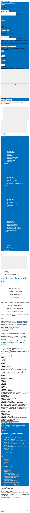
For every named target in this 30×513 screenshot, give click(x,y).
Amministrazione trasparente (11, 482)
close (2, 134)
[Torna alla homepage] (15, 104)
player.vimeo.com (5, 356)
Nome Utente (20, 13)
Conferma (9, 100)
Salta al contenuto (5, 1)
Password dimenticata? (7, 17)
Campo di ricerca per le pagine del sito (11, 253)
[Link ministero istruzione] (8, 3)
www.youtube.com (6, 378)
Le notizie (6, 272)
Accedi (3, 4)
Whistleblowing (8, 479)
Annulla (3, 100)
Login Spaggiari (15, 45)
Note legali (7, 471)
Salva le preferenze (13, 422)
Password (19, 14)
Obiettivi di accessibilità (10, 477)
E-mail (18, 38)
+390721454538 (10, 439)
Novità (6, 271)
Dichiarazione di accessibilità (11, 476)
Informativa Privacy (9, 473)
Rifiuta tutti (14, 327)
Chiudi (2, 55)
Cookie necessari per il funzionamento (11, 348)
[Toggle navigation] (14, 126)
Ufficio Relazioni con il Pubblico (12, 474)
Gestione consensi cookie (10, 480)
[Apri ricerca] (16, 113)
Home (5, 269)
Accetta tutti (6, 329)
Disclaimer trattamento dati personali (10, 497)
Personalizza (4, 327)
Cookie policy (7, 470)
